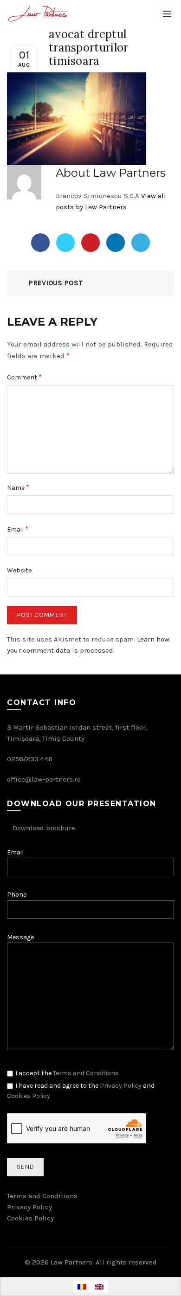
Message (20, 937)
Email (17, 529)
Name (18, 487)
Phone (16, 894)
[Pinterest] (90, 242)
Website (19, 570)
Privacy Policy (121, 1086)
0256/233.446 (29, 759)
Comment (24, 376)
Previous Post (56, 283)
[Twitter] (65, 242)
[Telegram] (140, 242)
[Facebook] (40, 242)
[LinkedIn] (115, 242)
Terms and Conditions (86, 1073)
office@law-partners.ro (44, 779)
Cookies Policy (28, 1096)
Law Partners (71, 1262)
